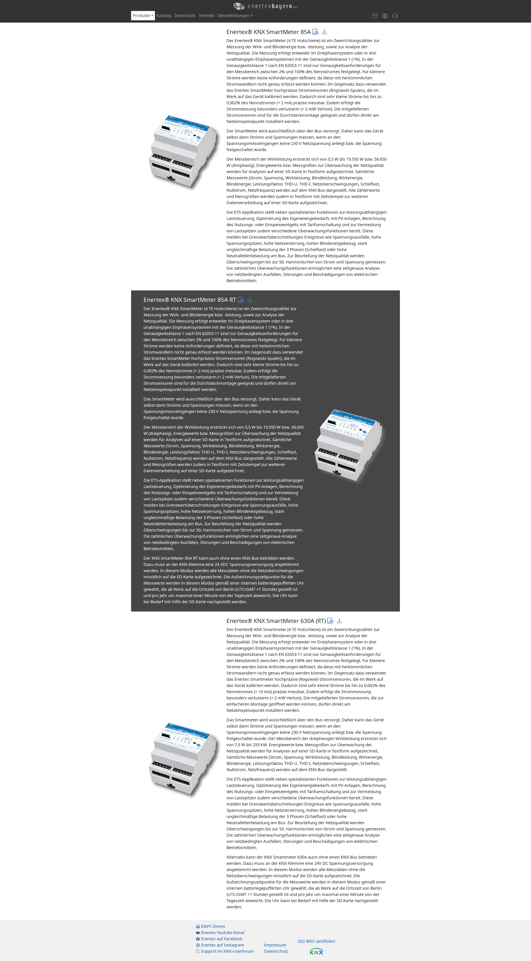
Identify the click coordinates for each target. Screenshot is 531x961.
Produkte (141, 15)
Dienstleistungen (234, 15)
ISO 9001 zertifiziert (316, 941)
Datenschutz (276, 951)
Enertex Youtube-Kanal (222, 932)
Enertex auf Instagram (222, 945)
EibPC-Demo (212, 926)
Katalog (164, 15)
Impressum (275, 945)
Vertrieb (206, 15)
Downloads (185, 15)
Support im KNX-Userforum (227, 951)
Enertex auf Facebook (221, 939)
